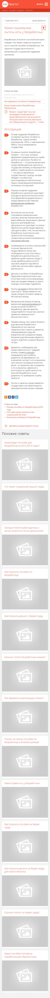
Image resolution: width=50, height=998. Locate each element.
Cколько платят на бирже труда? (21, 912)
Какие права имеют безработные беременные (19, 106)
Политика (29, 10)
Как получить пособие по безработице (18, 573)
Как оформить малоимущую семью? (23, 698)
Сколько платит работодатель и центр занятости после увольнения (23, 529)
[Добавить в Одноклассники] (5, 397)
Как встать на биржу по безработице (23, 417)
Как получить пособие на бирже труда (21, 826)
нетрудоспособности (31, 304)
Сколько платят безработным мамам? (24, 657)
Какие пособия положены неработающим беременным (20, 955)
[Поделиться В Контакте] (9, 397)
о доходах (29, 352)
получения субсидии (20, 240)
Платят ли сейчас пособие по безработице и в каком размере (21, 740)
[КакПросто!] (10, 4)
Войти (40, 4)
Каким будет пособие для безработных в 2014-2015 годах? (22, 444)
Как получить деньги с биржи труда (23, 616)
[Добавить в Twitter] (16, 397)
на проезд (22, 289)
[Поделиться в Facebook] (13, 397)
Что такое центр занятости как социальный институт (20, 413)
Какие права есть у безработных (22, 783)
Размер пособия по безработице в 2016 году (25, 408)
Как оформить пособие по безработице (22, 101)
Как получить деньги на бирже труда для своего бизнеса (24, 870)
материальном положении (23, 203)
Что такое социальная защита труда (24, 486)
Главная (4, 10)
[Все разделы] (46, 4)
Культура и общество (17, 10)
